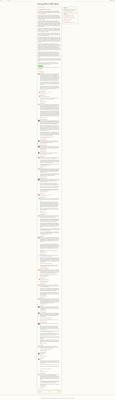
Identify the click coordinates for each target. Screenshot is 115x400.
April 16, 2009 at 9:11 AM (43, 89)
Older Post (59, 391)
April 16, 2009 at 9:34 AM (43, 154)
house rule (53, 313)
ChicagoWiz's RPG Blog (48, 3)
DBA (46, 153)
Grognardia (43, 15)
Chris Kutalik (42, 214)
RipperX (41, 297)
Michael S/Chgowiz (42, 119)
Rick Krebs (41, 91)
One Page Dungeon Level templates (69, 15)
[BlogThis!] (39, 68)
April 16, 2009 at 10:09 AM (43, 195)
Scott (41, 167)
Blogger (73, 398)
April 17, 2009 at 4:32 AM (43, 371)
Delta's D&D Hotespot (43, 142)
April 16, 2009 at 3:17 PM (43, 343)
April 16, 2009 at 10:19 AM (43, 282)
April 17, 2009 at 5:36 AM (43, 386)
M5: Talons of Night (49, 142)
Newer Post (40, 391)
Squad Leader (53, 54)
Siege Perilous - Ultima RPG (68, 19)
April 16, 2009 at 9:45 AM (43, 176)
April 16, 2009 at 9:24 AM (43, 101)
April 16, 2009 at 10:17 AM (43, 276)
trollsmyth (41, 103)
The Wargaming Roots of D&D (44, 9)
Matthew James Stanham (43, 268)
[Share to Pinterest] (41, 68)
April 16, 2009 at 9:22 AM (43, 93)
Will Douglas (42, 254)
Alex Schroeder (42, 139)
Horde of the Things (52, 63)
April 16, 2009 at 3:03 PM (43, 320)
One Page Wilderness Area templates (69, 16)
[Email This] (38, 68)
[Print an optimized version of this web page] (40, 66)
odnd (52, 67)
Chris (41, 345)
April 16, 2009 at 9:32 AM (43, 143)
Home (50, 391)
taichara (41, 72)
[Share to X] (40, 68)
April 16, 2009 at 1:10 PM (43, 310)
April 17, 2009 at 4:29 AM (43, 356)
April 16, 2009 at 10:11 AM (43, 212)
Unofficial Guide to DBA (55, 319)
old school (54, 67)
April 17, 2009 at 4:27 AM (43, 350)
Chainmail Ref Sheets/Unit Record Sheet (69, 22)
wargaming (57, 67)
